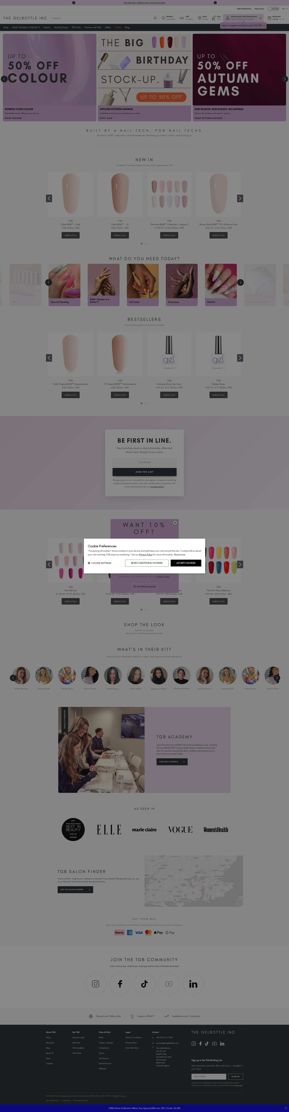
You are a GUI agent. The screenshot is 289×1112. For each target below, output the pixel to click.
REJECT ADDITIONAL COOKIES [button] (147, 563)
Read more (179, 554)
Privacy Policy (145, 554)
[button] (99, 563)
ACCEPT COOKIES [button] (186, 563)
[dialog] (144, 556)
